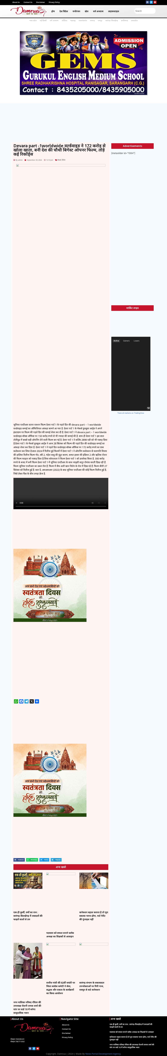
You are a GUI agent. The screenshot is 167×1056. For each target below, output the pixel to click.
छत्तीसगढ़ (124, 20)
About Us (16, 2)
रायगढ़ (92, 20)
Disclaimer (40, 2)
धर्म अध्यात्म (98, 11)
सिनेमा (63, 160)
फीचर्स (59, 160)
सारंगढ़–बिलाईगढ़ (111, 20)
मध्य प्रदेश (33, 20)
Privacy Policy (54, 2)
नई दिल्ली (43, 20)
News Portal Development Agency (103, 1053)
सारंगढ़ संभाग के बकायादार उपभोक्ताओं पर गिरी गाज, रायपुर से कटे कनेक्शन (91, 986)
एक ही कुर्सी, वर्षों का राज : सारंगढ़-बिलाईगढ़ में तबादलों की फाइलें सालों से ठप (27, 916)
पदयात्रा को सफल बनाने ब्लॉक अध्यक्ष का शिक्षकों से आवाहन (132, 1032)
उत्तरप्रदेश (134, 20)
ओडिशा (64, 20)
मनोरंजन (76, 11)
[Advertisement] (83, 122)
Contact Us (28, 2)
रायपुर (100, 20)
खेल (86, 11)
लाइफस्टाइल (113, 11)
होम (53, 11)
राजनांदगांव (83, 20)
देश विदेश (63, 11)
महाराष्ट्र (73, 20)
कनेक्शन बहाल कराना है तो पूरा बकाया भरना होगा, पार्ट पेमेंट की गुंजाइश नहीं (93, 916)
